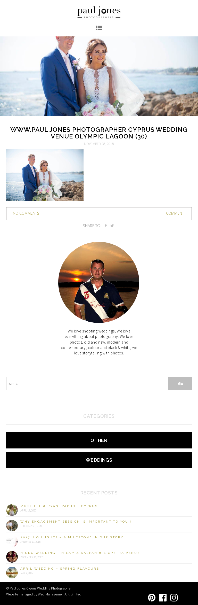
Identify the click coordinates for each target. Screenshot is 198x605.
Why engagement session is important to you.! (75, 521)
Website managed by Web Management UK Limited (43, 594)
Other (99, 440)
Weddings (99, 460)
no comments (26, 213)
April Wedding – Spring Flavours (59, 568)
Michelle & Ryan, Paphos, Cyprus (59, 506)
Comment (175, 213)
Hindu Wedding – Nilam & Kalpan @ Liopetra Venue (80, 553)
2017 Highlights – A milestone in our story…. (73, 537)
